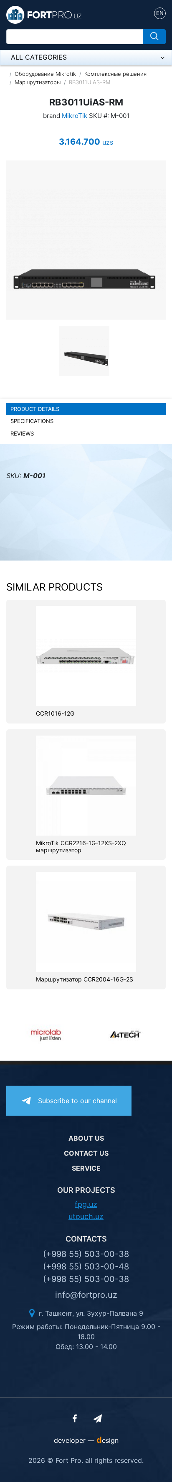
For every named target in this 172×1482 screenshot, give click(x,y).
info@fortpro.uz (86, 1295)
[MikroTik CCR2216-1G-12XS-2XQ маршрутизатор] (86, 785)
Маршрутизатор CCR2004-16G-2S (84, 979)
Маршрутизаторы (38, 82)
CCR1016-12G (55, 713)
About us (86, 1138)
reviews (22, 433)
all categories (39, 57)
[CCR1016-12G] (86, 655)
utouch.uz (86, 1216)
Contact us (86, 1153)
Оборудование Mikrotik (45, 73)
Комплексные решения (115, 73)
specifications (31, 421)
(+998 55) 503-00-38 (86, 1254)
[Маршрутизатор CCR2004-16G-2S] (86, 921)
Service (86, 1168)
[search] (154, 36)
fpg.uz (86, 1204)
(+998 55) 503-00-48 (86, 1267)
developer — (86, 1440)
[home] (43, 14)
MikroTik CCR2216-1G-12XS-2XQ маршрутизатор (81, 847)
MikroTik (74, 116)
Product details (34, 409)
